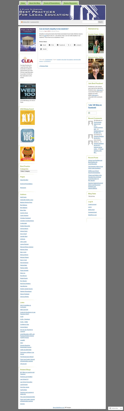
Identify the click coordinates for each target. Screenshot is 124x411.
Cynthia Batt (23, 223)
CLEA (21, 316)
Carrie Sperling (24, 215)
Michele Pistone (24, 257)
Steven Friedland (24, 294)
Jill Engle (22, 239)
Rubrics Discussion (70, 3)
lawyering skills (77, 59)
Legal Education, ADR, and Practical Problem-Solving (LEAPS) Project (27, 335)
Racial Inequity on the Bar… (98, 150)
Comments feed (92, 212)
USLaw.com (23, 363)
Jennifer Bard (23, 236)
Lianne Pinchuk (24, 244)
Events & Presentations (52, 3)
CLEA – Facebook (25, 319)
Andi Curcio (23, 197)
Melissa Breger (24, 254)
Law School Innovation (26, 382)
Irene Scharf (23, 234)
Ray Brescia (23, 275)
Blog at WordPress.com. (58, 407)
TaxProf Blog (23, 390)
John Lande (23, 241)
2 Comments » (47, 61)
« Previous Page (43, 66)
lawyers (41, 61)
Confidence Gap (24, 324)
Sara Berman (23, 286)
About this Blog (34, 3)
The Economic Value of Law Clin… (97, 124)
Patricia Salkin (24, 268)
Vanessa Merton (24, 296)
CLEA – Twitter (24, 322)
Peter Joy (22, 273)
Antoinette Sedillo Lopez (26, 200)
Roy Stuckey (23, 281)
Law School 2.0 (24, 379)
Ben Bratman (23, 205)
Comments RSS (34, 22)
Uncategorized (48, 59)
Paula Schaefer (24, 270)
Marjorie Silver (24, 249)
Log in (90, 207)
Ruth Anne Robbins (25, 283)
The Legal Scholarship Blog (27, 397)
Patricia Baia (23, 265)
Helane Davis (23, 231)
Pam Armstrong (24, 262)
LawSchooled (24, 384)
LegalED (22, 340)
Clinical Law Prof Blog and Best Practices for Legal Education (95, 162)
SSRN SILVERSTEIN (25, 349)
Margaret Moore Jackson (26, 247)
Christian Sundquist (25, 218)
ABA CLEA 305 (24, 309)
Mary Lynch (23, 252)
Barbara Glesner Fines (26, 202)
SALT (21, 343)
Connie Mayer (24, 327)
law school (64, 59)
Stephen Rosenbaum (25, 291)
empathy (59, 59)
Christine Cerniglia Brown (27, 220)
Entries (26, 22)
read (45, 35)
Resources (23, 187)
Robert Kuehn (24, 278)
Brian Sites (23, 210)
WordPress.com (92, 215)
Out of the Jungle (24, 387)
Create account (92, 204)
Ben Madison (23, 207)
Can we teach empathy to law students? (53, 29)
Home (23, 3)
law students (70, 59)
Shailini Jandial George (26, 289)
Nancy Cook (23, 260)
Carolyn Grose (24, 213)
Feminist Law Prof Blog (26, 376)
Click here (99, 90)
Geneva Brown (24, 228)
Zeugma (22, 404)
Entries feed (91, 209)
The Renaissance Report (26, 356)
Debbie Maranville (25, 226)
